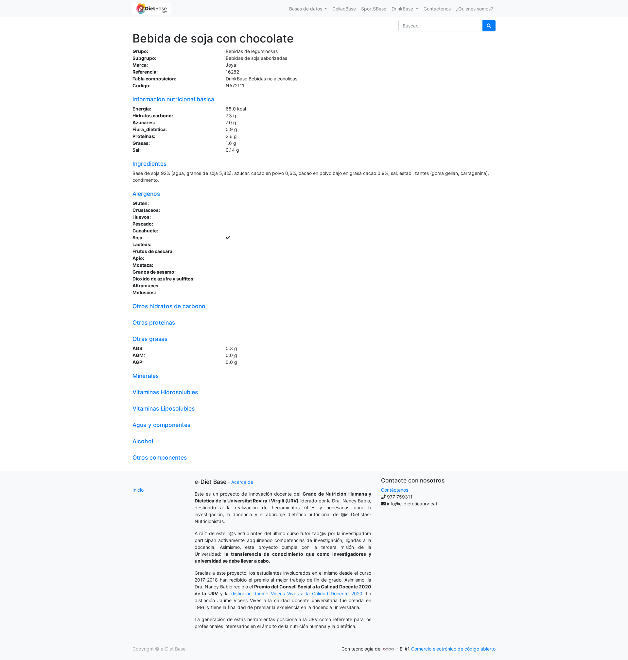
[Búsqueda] (489, 25)
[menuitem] (344, 9)
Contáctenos (394, 490)
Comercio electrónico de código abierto (453, 649)
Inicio (138, 490)
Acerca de (242, 482)
